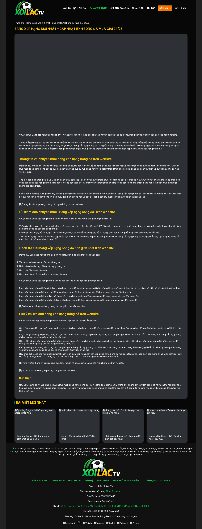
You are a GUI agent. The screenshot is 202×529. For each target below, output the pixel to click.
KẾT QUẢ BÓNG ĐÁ (120, 8)
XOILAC (67, 8)
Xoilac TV (55, 134)
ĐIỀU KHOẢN (74, 480)
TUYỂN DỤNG (149, 480)
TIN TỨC (151, 8)
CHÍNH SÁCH (58, 480)
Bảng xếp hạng (39, 134)
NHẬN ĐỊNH (138, 8)
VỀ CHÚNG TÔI (39, 480)
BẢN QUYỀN (103, 480)
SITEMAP (165, 480)
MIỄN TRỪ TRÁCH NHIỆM (126, 480)
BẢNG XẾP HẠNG (99, 8)
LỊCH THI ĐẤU (80, 8)
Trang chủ (19, 23)
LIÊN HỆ (89, 480)
